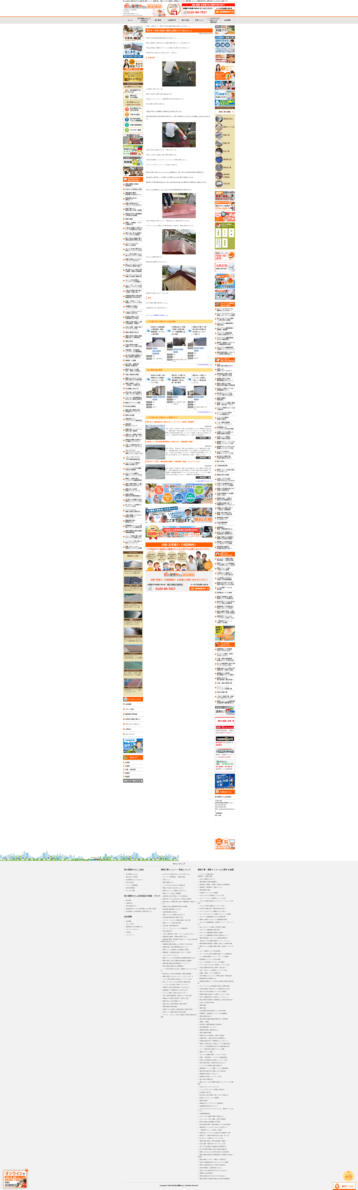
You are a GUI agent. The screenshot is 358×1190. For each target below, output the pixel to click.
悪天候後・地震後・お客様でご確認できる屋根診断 (215, 884)
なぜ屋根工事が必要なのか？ (225, 365)
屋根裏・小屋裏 (130, 360)
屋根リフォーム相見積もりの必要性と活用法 (176, 949)
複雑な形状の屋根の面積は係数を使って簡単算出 (214, 1019)
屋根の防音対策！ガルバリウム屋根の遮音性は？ (226, 353)
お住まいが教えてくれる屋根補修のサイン (225, 389)
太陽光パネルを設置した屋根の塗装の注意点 (225, 432)
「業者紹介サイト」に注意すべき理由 (224, 621)
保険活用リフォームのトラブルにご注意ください (226, 616)
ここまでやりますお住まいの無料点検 (213, 20)
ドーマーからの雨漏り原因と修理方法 (132, 510)
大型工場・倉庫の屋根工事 (170, 925)
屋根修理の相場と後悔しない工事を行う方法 (224, 374)
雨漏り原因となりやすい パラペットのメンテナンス (178, 976)
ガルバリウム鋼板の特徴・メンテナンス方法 (213, 1054)
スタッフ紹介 (129, 709)
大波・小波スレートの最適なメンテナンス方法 (133, 301)
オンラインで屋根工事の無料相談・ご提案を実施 (225, 559)
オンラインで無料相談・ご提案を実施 (174, 877)
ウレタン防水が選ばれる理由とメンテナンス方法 (133, 249)
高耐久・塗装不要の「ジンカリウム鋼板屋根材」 (214, 1057)
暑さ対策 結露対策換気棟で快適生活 (132, 364)
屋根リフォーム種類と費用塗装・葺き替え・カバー (226, 403)
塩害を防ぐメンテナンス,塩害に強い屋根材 (133, 430)
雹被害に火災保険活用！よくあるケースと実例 (225, 542)
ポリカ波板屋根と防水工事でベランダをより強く (226, 664)
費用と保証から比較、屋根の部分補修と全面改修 (226, 384)
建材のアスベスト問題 (132, 402)
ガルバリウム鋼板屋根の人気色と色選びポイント (214, 935)
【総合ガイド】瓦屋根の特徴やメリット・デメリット (215, 941)
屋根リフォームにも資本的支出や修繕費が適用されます (179, 958)
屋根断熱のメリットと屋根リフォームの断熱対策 (133, 526)
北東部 (127, 766)
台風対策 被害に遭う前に (170, 912)
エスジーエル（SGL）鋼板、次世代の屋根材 (213, 1119)
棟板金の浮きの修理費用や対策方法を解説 (133, 214)
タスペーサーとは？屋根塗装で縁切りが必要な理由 (215, 986)
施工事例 (158, 20)
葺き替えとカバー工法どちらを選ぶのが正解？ (225, 394)
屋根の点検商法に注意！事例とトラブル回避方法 (225, 597)
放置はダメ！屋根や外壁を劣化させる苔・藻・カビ (215, 1135)
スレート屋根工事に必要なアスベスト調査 (212, 1049)
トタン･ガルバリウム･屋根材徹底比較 (132, 458)
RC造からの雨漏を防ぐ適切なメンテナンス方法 (213, 1060)
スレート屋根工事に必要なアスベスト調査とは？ (133, 536)
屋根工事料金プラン (168, 882)
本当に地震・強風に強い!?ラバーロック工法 (212, 1143)
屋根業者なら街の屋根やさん (134, 926)
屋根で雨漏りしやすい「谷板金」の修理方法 (132, 384)
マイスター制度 (130, 890)
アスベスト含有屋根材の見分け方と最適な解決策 (133, 398)
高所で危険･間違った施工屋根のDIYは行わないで (134, 484)
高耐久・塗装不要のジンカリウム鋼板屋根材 (133, 479)
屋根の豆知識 (129, 415)
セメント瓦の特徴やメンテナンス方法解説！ (133, 280)
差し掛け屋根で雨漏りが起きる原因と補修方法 (213, 1149)
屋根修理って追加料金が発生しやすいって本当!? (225, 607)
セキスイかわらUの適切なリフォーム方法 (212, 895)
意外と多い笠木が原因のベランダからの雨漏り (133, 233)
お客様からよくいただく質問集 (209, 892)
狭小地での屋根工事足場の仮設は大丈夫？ (224, 457)
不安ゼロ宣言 (130, 882)
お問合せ (128, 729)
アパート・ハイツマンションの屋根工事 (224, 688)
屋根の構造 (129, 219)
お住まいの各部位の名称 (133, 189)
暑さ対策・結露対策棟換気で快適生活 (211, 1024)
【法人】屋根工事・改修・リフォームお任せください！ (179, 934)
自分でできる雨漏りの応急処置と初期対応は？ (225, 533)
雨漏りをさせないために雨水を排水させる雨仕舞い (215, 1152)
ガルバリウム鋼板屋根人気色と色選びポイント (225, 333)
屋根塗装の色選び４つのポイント (223, 518)
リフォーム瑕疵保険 (132, 885)
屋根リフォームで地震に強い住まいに (174, 914)
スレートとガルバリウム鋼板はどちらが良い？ (225, 309)
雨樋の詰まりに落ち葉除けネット (172, 1001)
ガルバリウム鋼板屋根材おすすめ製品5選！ (225, 338)
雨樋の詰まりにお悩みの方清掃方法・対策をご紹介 (226, 669)
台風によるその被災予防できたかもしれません (226, 479)
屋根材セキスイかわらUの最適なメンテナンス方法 (226, 447)
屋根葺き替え (228, 119)
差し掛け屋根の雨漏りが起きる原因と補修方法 (133, 356)
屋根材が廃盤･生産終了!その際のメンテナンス (133, 440)
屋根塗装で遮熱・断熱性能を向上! (224, 528)
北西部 (127, 762)
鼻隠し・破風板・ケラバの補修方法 (133, 223)
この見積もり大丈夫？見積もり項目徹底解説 (224, 578)
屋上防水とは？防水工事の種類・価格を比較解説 (133, 270)
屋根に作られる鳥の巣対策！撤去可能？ (225, 678)
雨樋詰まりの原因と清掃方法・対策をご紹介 (176, 998)
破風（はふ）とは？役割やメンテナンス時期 (133, 547)
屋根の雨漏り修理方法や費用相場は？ (133, 495)
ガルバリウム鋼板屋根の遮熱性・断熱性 (225, 328)
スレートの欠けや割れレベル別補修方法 (224, 413)
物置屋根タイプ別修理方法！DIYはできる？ (224, 649)
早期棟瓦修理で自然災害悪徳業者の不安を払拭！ (133, 296)
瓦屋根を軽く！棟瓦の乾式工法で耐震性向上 (213, 1038)
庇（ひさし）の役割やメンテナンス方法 (133, 505)
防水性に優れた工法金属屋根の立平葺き (132, 317)
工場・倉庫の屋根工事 (224, 683)
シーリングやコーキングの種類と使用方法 (133, 312)
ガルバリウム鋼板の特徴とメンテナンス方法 (133, 474)
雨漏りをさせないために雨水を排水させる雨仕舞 (133, 379)
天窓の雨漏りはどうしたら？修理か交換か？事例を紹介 (216, 975)
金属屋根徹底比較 (205, 1113)
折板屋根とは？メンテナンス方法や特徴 (225, 428)
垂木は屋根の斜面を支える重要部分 (173, 966)
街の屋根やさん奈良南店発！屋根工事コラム (139, 911)
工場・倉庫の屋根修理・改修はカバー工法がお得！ (226, 659)
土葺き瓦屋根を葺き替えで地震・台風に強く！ (133, 291)
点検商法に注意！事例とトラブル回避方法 (175, 896)
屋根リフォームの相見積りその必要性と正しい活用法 (226, 564)
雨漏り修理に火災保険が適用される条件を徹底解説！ (215, 1178)
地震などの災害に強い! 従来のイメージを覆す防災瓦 (215, 1043)
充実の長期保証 (130, 888)
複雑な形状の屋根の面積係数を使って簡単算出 (133, 336)
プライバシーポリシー (132, 724)
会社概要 (227, 20)
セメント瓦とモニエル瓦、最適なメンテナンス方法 (215, 964)
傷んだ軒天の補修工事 (206, 1079)
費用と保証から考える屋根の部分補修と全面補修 (177, 960)
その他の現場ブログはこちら (204, 481)
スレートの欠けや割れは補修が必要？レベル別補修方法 (216, 954)
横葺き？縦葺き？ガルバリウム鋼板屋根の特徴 (226, 343)
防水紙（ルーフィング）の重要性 (209, 1098)
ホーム (130, 20)
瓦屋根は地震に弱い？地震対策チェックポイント (226, 503)
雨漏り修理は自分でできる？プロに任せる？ (133, 204)
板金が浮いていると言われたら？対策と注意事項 (226, 602)
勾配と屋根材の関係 (132, 374)
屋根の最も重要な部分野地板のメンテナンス (132, 410)
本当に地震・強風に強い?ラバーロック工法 (134, 327)
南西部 (127, 776)
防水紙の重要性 (130, 406)
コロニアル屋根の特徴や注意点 (223, 418)
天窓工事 (226, 184)
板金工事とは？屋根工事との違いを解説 (133, 209)
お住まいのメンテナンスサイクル (209, 1087)
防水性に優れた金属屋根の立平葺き (210, 1121)
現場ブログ (154, 26)
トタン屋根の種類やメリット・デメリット (224, 423)
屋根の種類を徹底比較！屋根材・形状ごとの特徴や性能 (216, 943)
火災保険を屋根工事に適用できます (173, 917)
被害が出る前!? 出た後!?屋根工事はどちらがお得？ (226, 583)
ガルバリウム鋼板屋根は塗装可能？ (225, 324)
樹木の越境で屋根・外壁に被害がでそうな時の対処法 (226, 612)
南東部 (127, 773)
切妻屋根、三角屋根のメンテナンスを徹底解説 (133, 350)
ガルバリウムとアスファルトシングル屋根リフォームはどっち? (134, 451)
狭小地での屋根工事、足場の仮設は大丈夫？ (213, 908)
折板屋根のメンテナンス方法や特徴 (210, 959)
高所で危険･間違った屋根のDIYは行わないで (213, 1062)
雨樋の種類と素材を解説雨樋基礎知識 (133, 531)
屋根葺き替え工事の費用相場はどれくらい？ (225, 379)
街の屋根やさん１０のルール (134, 879)
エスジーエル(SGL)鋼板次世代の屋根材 (133, 469)
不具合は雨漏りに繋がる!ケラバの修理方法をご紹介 (215, 989)
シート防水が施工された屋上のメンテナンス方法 (133, 254)
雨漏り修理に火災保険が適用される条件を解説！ (225, 537)
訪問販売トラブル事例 (224, 592)
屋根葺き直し (228, 159)
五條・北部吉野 (130, 769)
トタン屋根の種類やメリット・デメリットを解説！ (215, 956)
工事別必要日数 (222, 465)
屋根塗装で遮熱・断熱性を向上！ (209, 1030)
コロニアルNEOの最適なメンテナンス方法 (225, 452)
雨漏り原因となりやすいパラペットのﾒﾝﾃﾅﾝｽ (133, 260)
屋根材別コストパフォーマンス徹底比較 (133, 419)
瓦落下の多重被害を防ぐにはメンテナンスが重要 (225, 484)
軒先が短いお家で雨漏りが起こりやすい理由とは (133, 393)
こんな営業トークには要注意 (224, 588)
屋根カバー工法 (228, 127)
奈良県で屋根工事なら (132, 719)
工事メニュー (199, 20)
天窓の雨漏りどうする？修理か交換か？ (133, 516)
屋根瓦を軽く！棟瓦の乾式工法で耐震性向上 (224, 499)
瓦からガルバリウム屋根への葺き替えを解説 (225, 319)
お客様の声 (172, 20)
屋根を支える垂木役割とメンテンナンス (132, 489)
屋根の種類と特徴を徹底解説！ (132, 184)
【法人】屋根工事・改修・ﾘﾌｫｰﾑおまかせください (226, 697)
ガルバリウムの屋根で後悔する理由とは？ (132, 463)
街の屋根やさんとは (132, 874)
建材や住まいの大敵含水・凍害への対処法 (132, 370)
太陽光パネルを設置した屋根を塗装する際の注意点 (178, 1009)
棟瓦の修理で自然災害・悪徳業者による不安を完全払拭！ (216, 999)
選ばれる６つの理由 (132, 877)
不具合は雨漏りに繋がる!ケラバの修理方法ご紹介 (133, 228)
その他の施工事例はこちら (205, 364)
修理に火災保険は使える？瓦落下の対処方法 (226, 489)
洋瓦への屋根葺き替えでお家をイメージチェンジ (133, 445)
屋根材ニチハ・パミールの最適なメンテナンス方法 (226, 442)
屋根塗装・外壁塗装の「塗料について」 (211, 887)
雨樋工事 (226, 143)
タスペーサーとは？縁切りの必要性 (132, 244)
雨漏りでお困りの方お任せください (173, 888)
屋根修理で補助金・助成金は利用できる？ (224, 547)
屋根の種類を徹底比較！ (221, 398)
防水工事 (226, 151)
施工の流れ (186, 20)
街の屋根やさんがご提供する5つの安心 (144, 20)
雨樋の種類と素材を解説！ (170, 1006)
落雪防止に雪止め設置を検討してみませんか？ (176, 987)
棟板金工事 (227, 167)
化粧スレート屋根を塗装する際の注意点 (223, 437)
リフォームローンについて (170, 955)
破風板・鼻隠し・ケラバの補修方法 (210, 973)
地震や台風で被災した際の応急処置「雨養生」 (133, 322)
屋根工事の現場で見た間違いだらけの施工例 (224, 513)
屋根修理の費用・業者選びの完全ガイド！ (133, 193)
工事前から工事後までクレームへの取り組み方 (225, 573)
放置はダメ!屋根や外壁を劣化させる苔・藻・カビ (133, 435)
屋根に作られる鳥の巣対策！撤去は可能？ (175, 1004)
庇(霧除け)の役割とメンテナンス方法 (131, 307)
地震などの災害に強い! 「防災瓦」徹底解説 (224, 508)
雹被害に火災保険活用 (206, 1173)
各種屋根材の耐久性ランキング (209, 1106)
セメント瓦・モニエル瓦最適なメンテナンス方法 (133, 286)
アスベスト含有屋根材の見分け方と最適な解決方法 (215, 1046)
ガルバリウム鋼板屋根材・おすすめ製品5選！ (213, 916)
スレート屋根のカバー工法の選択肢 (226, 408)
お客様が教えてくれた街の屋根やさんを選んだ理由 (141, 908)
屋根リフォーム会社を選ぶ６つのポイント (226, 470)
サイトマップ (129, 734)
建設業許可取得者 (131, 714)
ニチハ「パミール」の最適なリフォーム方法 (213, 898)
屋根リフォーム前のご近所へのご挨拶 (223, 569)
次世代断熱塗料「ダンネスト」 (222, 523)
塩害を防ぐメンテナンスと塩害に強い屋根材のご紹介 (215, 1132)
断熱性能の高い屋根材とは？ (130, 521)
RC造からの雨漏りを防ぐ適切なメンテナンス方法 (134, 500)
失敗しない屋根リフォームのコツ (224, 369)
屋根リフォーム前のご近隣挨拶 (172, 893)
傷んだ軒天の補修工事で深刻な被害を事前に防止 (133, 239)
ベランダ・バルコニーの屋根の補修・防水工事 (176, 920)
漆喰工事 (226, 135)
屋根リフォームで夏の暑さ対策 (172, 923)
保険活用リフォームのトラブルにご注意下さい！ (214, 1127)
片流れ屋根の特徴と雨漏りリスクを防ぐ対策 (133, 345)
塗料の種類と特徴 (224, 721)
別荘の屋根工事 (222, 692)
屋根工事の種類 (225, 112)
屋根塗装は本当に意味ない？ (131, 198)
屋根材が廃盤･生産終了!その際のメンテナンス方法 (214, 994)
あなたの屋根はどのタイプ (207, 879)
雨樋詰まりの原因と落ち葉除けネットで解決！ (226, 674)
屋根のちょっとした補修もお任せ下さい (174, 890)
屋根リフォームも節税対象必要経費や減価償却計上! (226, 702)
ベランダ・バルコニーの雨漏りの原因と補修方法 (133, 275)
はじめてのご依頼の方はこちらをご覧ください (176, 874)
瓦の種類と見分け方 (132, 388)
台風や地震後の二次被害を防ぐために (225, 494)
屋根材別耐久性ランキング (131, 424)
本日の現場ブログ (131, 906)
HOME (148, 26)
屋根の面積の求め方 (132, 332)
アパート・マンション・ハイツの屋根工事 (175, 928)
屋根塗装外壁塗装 (226, 176)
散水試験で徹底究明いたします (172, 909)
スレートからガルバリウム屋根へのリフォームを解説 (226, 314)
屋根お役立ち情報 (223, 475)
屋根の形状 (129, 341)
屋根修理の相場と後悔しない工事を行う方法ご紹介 (178, 944)
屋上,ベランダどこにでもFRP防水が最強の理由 (133, 265)
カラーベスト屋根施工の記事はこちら (157, 315)
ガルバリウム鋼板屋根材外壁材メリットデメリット (226, 348)
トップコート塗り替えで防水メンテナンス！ (133, 542)
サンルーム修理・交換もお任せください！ (225, 654)
